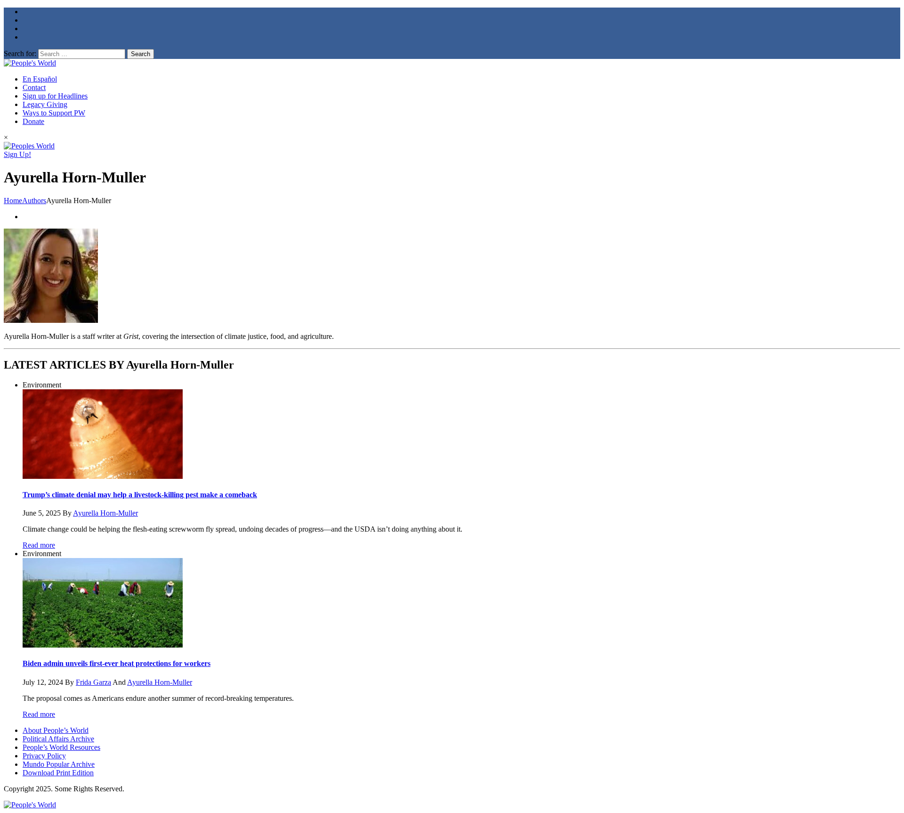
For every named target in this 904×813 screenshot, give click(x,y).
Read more (39, 545)
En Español (40, 79)
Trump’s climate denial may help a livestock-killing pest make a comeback (140, 495)
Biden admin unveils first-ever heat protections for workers (116, 663)
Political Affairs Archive (58, 739)
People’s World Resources (61, 747)
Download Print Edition (58, 773)
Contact (34, 87)
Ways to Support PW (54, 113)
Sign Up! (17, 154)
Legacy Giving (45, 104)
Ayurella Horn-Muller (105, 513)
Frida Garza (93, 682)
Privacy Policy (44, 756)
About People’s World (56, 730)
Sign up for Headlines (55, 96)
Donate (33, 121)
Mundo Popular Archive (59, 764)
